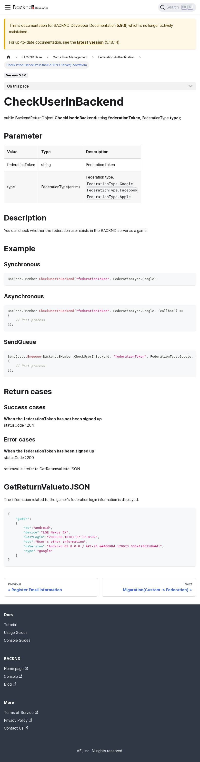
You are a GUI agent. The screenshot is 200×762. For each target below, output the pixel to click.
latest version (90, 42)
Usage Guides (16, 632)
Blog (8, 684)
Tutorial (10, 624)
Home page (14, 668)
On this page (18, 86)
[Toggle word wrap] (181, 356)
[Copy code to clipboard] (190, 279)
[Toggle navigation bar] (7, 7)
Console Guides (17, 640)
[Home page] (8, 57)
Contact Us (13, 728)
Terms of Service (19, 712)
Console (11, 676)
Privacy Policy (16, 720)
